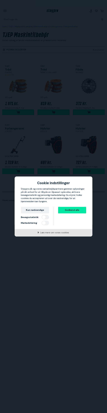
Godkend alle (72, 210)
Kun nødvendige (35, 210)
